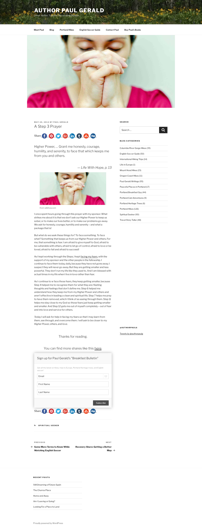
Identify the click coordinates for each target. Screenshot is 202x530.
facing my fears (89, 256)
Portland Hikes (67, 30)
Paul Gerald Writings (129, 181)
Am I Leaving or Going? (44, 501)
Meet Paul (39, 30)
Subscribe (101, 403)
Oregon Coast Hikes (129, 175)
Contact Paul (112, 30)
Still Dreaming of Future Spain (47, 484)
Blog (52, 30)
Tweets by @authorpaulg (131, 333)
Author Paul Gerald (69, 10)
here (97, 348)
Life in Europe (126, 164)
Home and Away (41, 496)
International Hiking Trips (131, 159)
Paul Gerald (60, 122)
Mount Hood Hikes (128, 170)
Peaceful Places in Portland (133, 187)
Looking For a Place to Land (46, 506)
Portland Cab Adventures (132, 198)
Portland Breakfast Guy (131, 192)
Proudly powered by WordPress (48, 523)
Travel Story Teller (128, 220)
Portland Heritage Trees (131, 203)
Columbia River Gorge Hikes (133, 148)
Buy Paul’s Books (132, 30)
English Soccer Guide (90, 30)
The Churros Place (42, 490)
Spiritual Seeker (48, 425)
